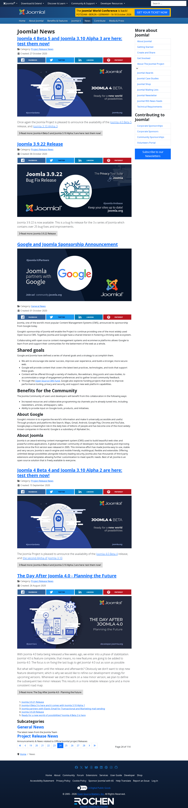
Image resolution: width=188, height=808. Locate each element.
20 (36, 745)
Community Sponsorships (150, 137)
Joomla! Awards (145, 72)
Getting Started (145, 46)
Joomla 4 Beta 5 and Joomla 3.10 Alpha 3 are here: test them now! (69, 41)
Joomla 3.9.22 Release (40, 144)
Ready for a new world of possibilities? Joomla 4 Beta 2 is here (54, 715)
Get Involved (143, 58)
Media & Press (116, 20)
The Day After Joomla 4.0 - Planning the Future (66, 576)
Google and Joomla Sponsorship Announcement (67, 244)
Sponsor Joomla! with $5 (101, 780)
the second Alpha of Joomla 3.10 (42, 558)
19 (30, 745)
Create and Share (146, 52)
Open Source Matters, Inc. (90, 793)
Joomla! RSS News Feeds (149, 101)
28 (84, 745)
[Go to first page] (20, 745)
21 (42, 745)
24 (60, 745)
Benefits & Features (57, 20)
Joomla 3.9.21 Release (33, 702)
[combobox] (168, 3)
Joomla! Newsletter (147, 95)
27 (78, 745)
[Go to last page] (94, 745)
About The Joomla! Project (150, 63)
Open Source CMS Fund (47, 380)
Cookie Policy (79, 780)
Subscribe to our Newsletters (152, 154)
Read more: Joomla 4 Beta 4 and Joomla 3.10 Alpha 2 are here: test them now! (60, 564)
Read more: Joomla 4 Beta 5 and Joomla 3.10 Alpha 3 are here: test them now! (60, 133)
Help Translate (123, 780)
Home (22, 20)
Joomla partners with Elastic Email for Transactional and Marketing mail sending (63, 708)
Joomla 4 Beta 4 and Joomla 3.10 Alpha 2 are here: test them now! (69, 472)
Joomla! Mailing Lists (147, 89)
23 (54, 745)
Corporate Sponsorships (150, 125)
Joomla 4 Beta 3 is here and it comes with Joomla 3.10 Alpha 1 (53, 705)
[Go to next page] (89, 745)
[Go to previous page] (25, 745)
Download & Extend (31, 3)
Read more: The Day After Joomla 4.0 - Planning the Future (50, 692)
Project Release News (42, 49)
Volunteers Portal (146, 142)
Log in (155, 780)
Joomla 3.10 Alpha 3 (45, 126)
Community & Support (83, 3)
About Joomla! (36, 20)
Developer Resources (112, 3)
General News (38, 306)
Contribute (99, 20)
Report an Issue (141, 780)
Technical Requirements (149, 106)
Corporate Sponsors (147, 131)
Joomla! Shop (144, 84)
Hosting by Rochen (94, 806)
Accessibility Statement (42, 780)
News (87, 20)
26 (72, 745)
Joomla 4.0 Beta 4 (107, 554)
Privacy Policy (63, 780)
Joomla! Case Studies (148, 78)
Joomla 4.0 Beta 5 (121, 122)
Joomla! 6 (76, 20)
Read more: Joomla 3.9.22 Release (38, 233)
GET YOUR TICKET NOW (152, 12)
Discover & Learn (57, 3)
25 (66, 745)
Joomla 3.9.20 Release (33, 711)
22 (48, 745)
